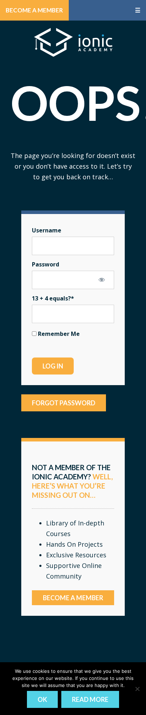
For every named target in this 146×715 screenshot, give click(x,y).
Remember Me (58, 334)
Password (45, 264)
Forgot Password (63, 403)
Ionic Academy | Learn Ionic (73, 42)
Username (46, 230)
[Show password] (101, 279)
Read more (90, 699)
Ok (42, 699)
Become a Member (34, 10)
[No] (137, 688)
